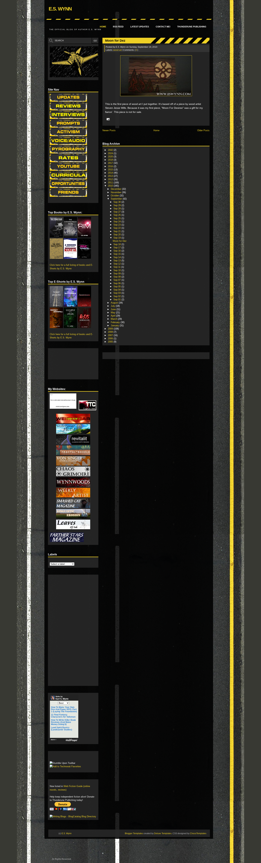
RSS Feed (118, 26)
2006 (111, 338)
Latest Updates (139, 26)
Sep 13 (117, 260)
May (113, 312)
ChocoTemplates (198, 833)
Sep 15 (117, 254)
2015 (111, 169)
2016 (111, 166)
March (114, 319)
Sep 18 (117, 244)
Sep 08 (117, 276)
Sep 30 (117, 202)
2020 (111, 156)
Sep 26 (117, 215)
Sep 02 (117, 296)
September (117, 198)
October (115, 195)
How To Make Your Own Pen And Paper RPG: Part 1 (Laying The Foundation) (64, 709)
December (116, 189)
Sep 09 (117, 273)
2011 (111, 182)
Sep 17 (117, 247)
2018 (111, 159)
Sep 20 (117, 234)
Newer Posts (109, 130)
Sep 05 (117, 286)
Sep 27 (117, 211)
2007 (111, 335)
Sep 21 (117, 231)
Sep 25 (117, 218)
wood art (117, 50)
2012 (111, 179)
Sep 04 (117, 289)
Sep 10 (117, 270)
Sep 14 (117, 257)
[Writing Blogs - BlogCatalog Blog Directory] (73, 816)
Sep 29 (117, 205)
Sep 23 (117, 224)
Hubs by (62, 697)
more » (53, 740)
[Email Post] (107, 119)
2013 (111, 176)
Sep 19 (117, 237)
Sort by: (54, 703)
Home (103, 26)
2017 (111, 163)
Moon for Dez (115, 40)
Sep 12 (117, 263)
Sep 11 (117, 267)
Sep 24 (117, 221)
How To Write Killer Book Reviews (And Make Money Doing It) (63, 722)
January (115, 325)
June (113, 309)
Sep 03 (117, 293)
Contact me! (163, 26)
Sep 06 (117, 283)
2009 (111, 328)
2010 (111, 185)
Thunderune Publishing (191, 26)
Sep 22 (117, 228)
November (116, 192)
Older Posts (203, 130)
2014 (111, 172)
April (113, 315)
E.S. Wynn (60, 9)
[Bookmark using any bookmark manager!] (61, 757)
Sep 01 (117, 299)
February (116, 322)
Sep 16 (117, 250)
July (113, 306)
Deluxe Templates (163, 833)
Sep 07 (117, 280)
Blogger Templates (134, 833)
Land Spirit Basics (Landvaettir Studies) (61, 728)
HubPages (71, 740)
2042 (111, 150)
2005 (111, 341)
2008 (111, 332)
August (115, 302)
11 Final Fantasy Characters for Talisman (63, 716)
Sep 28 (117, 208)
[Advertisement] (168, 355)
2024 (111, 153)
